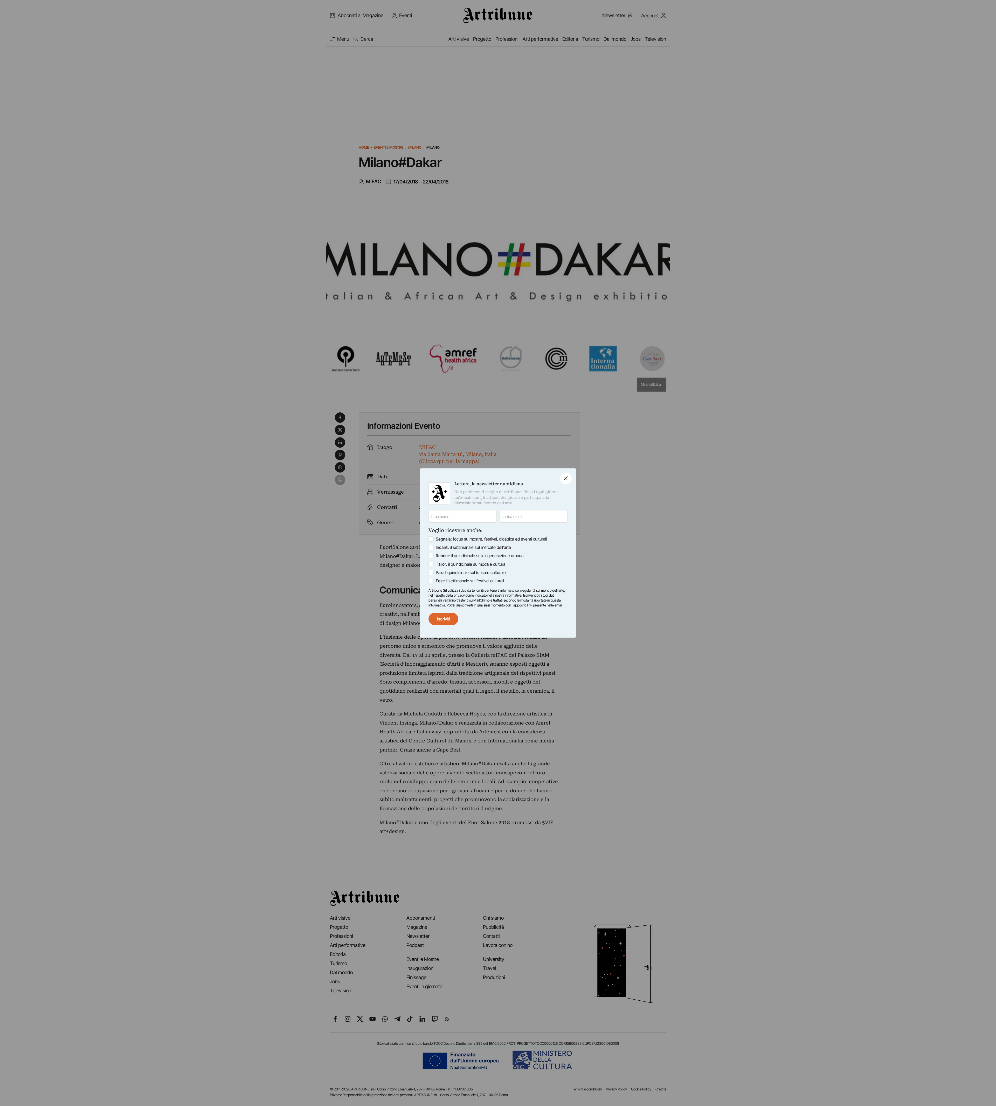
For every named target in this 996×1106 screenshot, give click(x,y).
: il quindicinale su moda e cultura (470, 564)
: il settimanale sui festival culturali (470, 580)
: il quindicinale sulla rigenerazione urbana (479, 555)
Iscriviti (443, 619)
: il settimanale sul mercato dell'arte (473, 547)
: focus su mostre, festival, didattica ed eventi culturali (491, 539)
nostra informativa (508, 595)
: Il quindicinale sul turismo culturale (471, 572)
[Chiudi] (566, 478)
